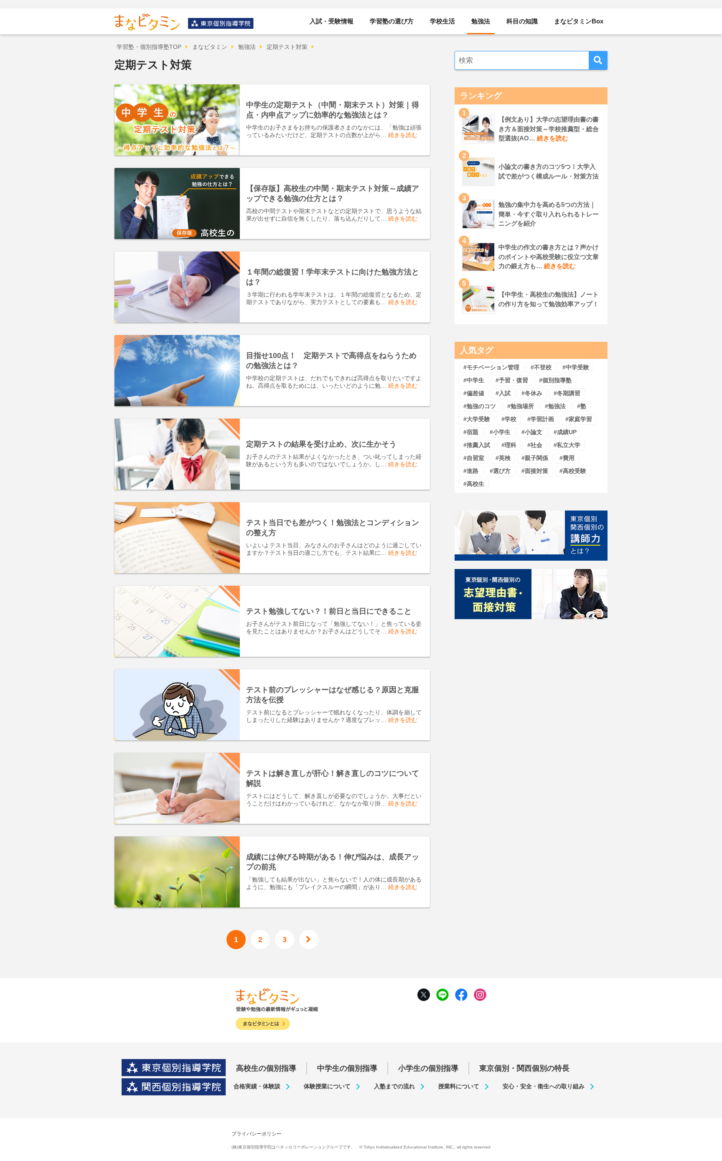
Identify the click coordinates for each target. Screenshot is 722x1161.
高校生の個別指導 (266, 1068)
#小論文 (531, 432)
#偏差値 (473, 393)
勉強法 (480, 21)
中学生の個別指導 (347, 1068)
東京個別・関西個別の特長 (524, 1068)
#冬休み (531, 393)
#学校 (508, 419)
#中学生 (473, 380)
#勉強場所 (520, 406)
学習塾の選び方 (392, 21)
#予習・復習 (512, 380)
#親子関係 (534, 458)
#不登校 (541, 367)
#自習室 (473, 458)
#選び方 (500, 470)
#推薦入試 (476, 445)
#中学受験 (575, 367)
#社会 (534, 445)
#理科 (508, 445)
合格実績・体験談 (257, 1086)
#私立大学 (567, 445)
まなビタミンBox (578, 21)
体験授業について (327, 1086)
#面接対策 (534, 470)
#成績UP (565, 432)
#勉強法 (555, 406)
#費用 (567, 458)
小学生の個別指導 (428, 1068)
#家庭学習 (578, 419)
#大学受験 (476, 419)
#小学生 (500, 432)
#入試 (503, 393)
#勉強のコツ (479, 406)
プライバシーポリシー (256, 1134)
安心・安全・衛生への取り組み (544, 1086)
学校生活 (442, 21)
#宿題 (470, 432)
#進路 (470, 470)
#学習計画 (540, 419)
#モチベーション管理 (491, 367)
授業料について (458, 1086)
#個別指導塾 (555, 380)
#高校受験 (572, 470)
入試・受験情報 (331, 21)
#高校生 (473, 483)
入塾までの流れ (394, 1086)
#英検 (503, 458)
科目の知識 (522, 21)
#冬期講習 (567, 393)
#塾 (581, 406)
